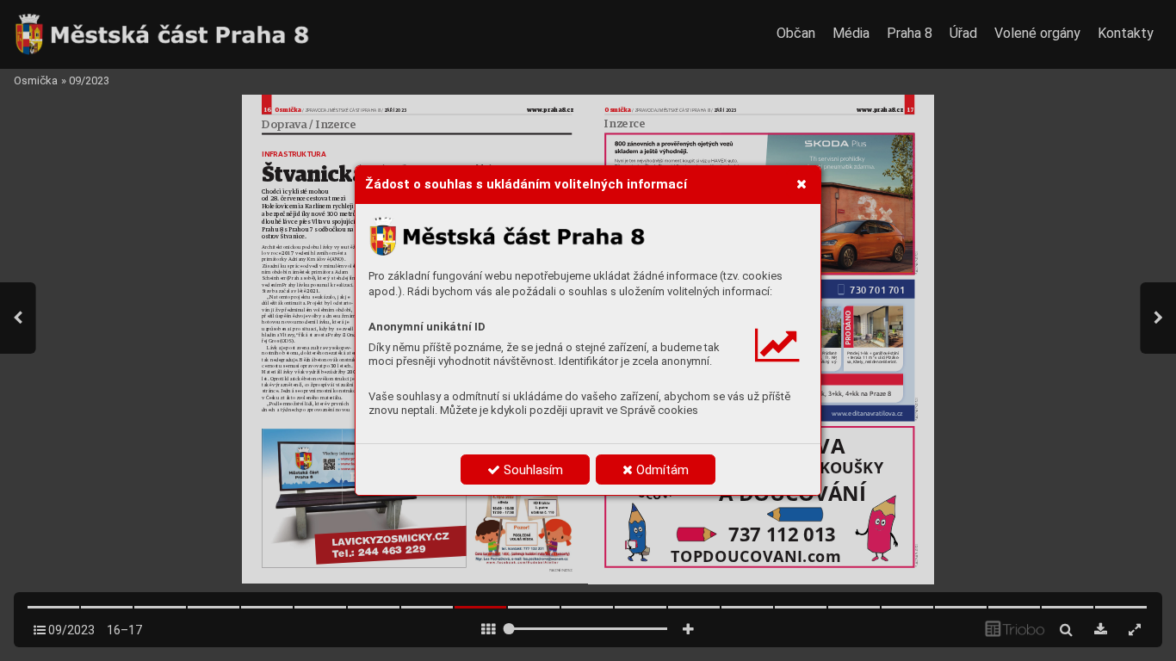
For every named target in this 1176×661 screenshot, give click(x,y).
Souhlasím (531, 470)
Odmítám (661, 470)
